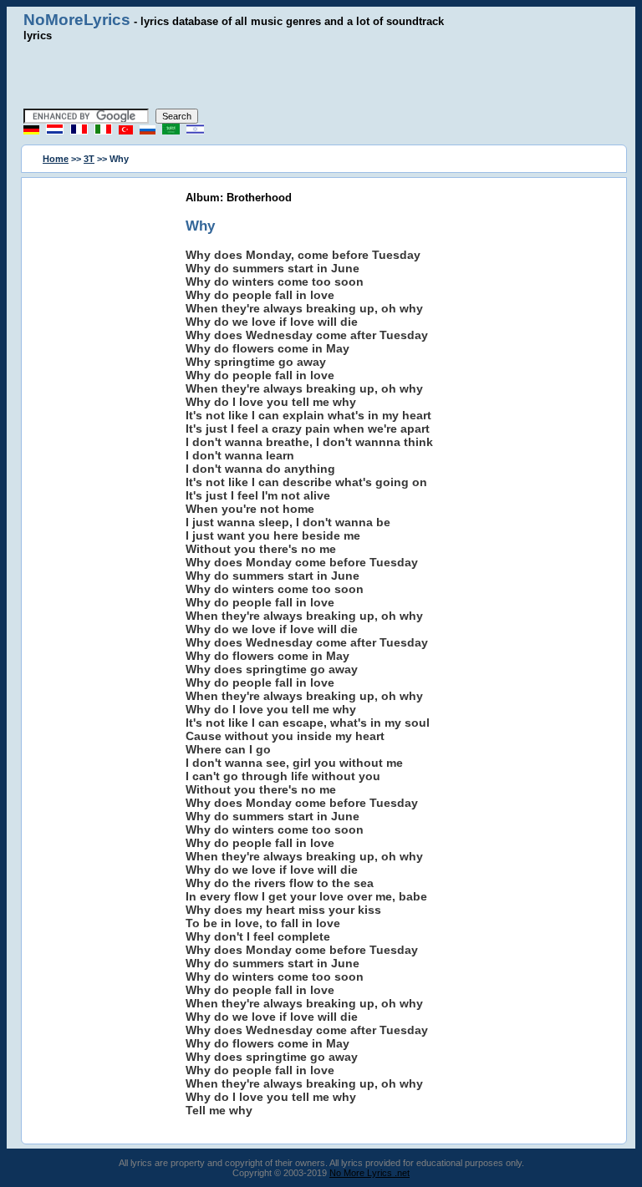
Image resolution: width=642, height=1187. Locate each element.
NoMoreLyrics (76, 19)
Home (56, 159)
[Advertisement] (321, 75)
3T (89, 159)
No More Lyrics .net (369, 1173)
